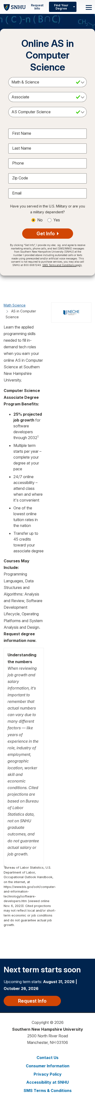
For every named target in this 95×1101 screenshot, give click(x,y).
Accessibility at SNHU (47, 1082)
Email (16, 193)
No (40, 219)
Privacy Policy (48, 1074)
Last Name (21, 148)
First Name (21, 133)
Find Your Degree (61, 6)
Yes (56, 219)
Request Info (37, 6)
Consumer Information (47, 1065)
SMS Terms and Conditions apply (62, 265)
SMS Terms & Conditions (48, 1090)
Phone (18, 163)
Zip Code (20, 177)
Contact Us (47, 1057)
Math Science (15, 305)
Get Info (46, 234)
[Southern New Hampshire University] (15, 7)
